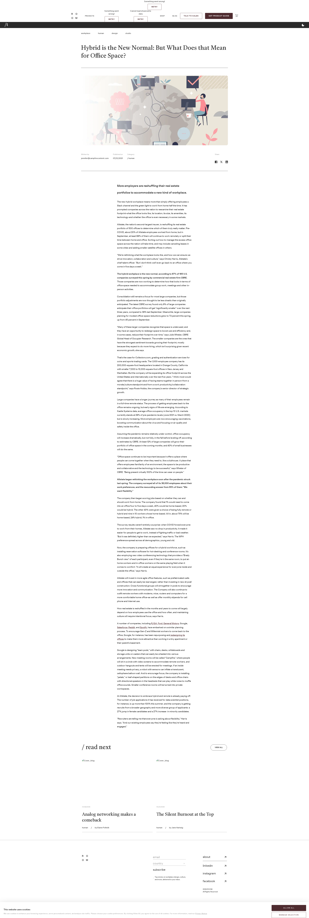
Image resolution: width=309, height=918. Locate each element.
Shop (162, 16)
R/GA (154, 624)
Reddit (131, 627)
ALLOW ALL (289, 908)
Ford (159, 624)
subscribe (159, 869)
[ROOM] (74, 16)
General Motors (171, 624)
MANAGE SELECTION (289, 915)
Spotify (143, 627)
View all (219, 747)
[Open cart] (237, 16)
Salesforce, (122, 627)
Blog (174, 16)
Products (89, 16)
